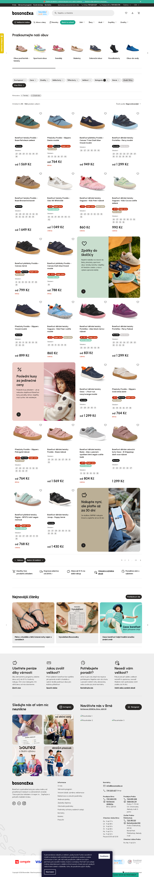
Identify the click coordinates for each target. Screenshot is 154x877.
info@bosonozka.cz (114, 786)
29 (23, 154)
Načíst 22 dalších (34, 560)
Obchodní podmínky (65, 806)
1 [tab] (28, 646)
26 (81, 150)
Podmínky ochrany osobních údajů (71, 810)
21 (113, 468)
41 (69, 217)
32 (30, 154)
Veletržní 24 (132, 802)
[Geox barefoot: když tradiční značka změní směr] (121, 617)
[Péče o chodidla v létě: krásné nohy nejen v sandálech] (33, 617)
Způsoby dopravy (64, 803)
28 (20, 154)
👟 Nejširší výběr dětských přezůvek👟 (95, 1)
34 (33, 154)
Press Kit (61, 820)
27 (16, 154)
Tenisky (25, 95)
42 (49, 220)
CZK (135, 5)
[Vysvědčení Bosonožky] (77, 617)
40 (65, 156)
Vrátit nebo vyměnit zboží (125, 688)
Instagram (67, 707)
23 (113, 154)
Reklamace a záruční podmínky (70, 796)
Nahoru (20, 560)
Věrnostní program (25, 5)
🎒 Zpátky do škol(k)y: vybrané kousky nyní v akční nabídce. (63, 1)
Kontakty (48, 5)
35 (130, 156)
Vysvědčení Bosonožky (69, 637)
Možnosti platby (64, 799)
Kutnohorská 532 (133, 823)
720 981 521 (131, 820)
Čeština (126, 5)
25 (121, 154)
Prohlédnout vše (133, 597)
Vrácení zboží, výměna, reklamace (71, 793)
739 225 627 (92, 5)
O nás (14, 5)
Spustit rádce (51, 688)
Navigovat (135, 707)
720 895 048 (132, 799)
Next (148, 53)
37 (36, 154)
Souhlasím (104, 856)
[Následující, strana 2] (140, 560)
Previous (6, 53)
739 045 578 (115, 5)
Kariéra (60, 816)
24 (117, 154)
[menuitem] (21, 22)
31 (26, 154)
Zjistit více (16, 688)
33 (123, 156)
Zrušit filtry (127, 80)
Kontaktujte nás (86, 688)
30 (49, 156)
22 (117, 468)
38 (16, 156)
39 (95, 150)
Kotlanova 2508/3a (110, 803)
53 (136, 560)
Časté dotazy (38, 5)
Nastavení (50, 872)
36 (58, 156)
